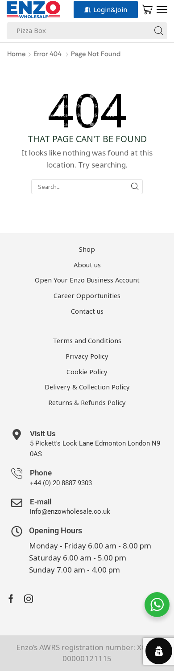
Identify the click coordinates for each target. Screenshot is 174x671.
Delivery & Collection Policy (87, 386)
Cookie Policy (87, 371)
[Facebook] (11, 598)
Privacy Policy (87, 356)
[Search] (159, 31)
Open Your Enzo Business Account (87, 279)
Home (16, 53)
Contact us (87, 311)
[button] (162, 9)
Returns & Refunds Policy (87, 402)
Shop (87, 249)
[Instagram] (28, 598)
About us (87, 264)
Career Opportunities (87, 295)
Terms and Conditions (87, 340)
